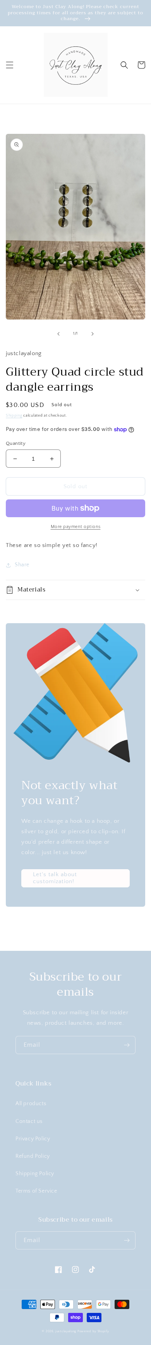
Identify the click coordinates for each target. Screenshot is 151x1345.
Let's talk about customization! (55, 878)
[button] (9, 64)
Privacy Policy (32, 1139)
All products (30, 1104)
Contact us (29, 1121)
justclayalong (65, 1331)
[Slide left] (58, 333)
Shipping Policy (34, 1174)
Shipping (14, 416)
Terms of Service (36, 1191)
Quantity (16, 443)
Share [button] (22, 565)
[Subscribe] (126, 1045)
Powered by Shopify (93, 1331)
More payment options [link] (76, 526)
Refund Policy (32, 1156)
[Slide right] (92, 333)
